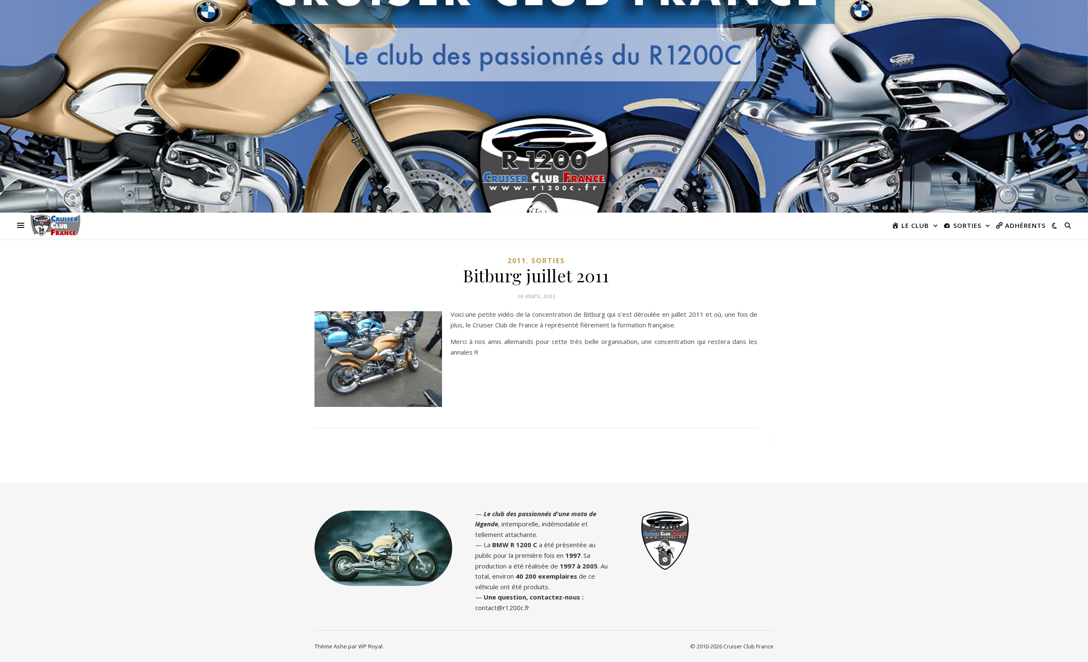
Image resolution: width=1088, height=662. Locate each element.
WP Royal (370, 646)
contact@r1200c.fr (502, 607)
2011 (516, 260)
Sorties (548, 260)
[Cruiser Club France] (55, 225)
